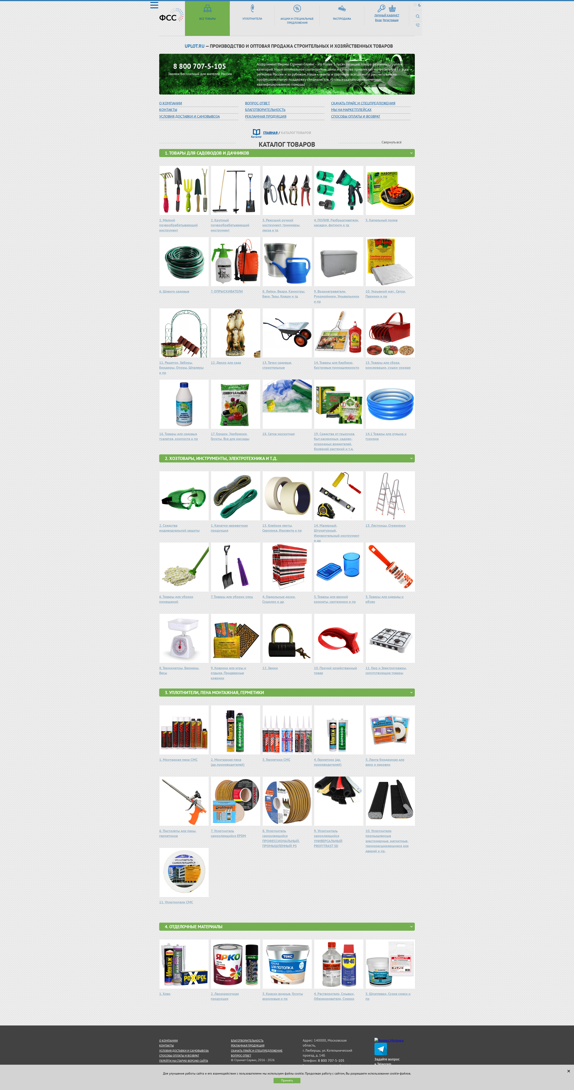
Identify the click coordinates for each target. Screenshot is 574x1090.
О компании (170, 103)
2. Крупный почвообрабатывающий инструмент (230, 225)
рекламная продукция (265, 116)
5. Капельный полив (381, 220)
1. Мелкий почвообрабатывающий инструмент (178, 225)
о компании (168, 1041)
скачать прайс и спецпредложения (363, 103)
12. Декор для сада (226, 362)
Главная (270, 132)
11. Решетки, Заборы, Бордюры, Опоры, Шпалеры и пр (181, 367)
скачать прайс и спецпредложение (257, 1051)
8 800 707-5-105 (199, 66)
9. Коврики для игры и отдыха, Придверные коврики (228, 673)
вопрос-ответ (257, 103)
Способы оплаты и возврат (355, 116)
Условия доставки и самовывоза (189, 116)
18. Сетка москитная (278, 434)
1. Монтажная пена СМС (178, 759)
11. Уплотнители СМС (176, 902)
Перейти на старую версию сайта (183, 1061)
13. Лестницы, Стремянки (385, 525)
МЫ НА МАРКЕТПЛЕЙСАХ (351, 109)
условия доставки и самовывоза (184, 1051)
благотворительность (265, 109)
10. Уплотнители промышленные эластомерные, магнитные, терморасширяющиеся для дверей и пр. (387, 841)
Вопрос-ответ (241, 1056)
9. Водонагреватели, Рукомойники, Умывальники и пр (336, 296)
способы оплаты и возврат (179, 1056)
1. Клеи (164, 993)
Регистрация (390, 20)
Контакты (168, 109)
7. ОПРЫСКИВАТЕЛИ (227, 291)
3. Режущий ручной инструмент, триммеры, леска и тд (281, 225)
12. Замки (270, 668)
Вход (378, 20)
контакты (166, 1045)
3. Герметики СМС (276, 759)
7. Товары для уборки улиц (232, 596)
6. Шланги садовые (174, 291)
